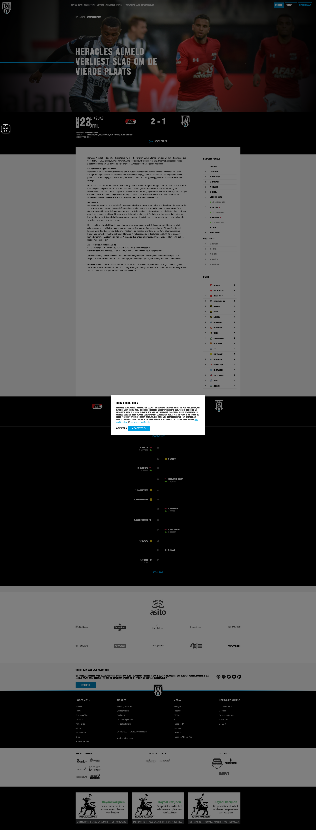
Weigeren (121, 428)
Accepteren (139, 428)
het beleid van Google (140, 422)
